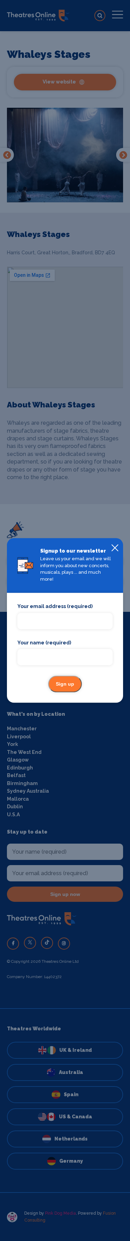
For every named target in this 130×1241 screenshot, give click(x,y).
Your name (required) (44, 642)
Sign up (65, 684)
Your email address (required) (55, 606)
